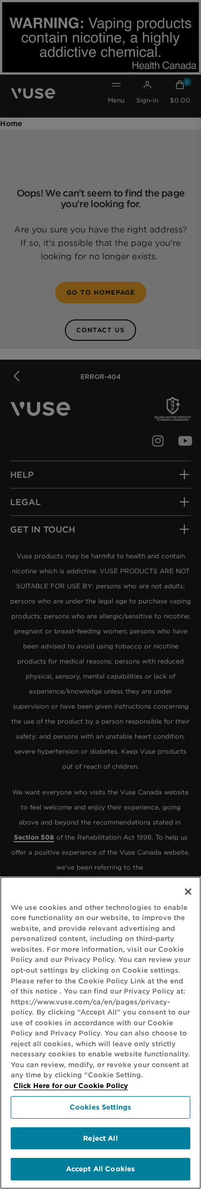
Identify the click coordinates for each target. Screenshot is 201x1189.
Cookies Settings (100, 1107)
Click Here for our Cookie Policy (70, 1086)
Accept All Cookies (100, 1169)
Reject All (100, 1138)
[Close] (188, 891)
